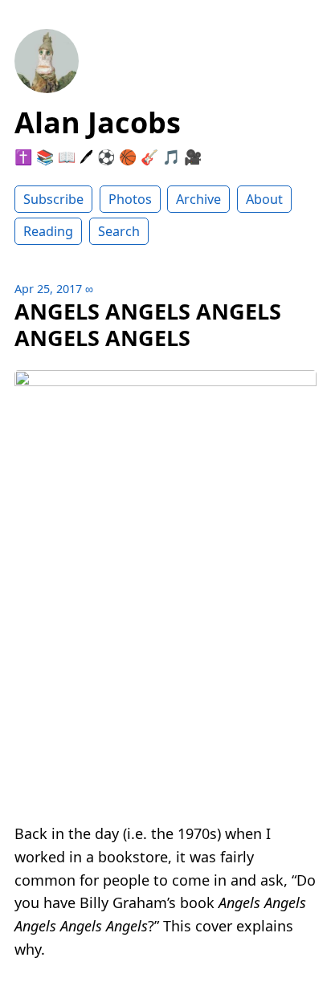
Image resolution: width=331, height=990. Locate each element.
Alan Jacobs (97, 122)
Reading (48, 231)
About (264, 199)
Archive (198, 199)
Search (119, 231)
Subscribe (53, 199)
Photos (130, 199)
